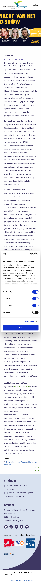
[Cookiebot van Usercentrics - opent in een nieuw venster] (29, 253)
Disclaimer (28, 580)
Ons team (10, 489)
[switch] (35, 298)
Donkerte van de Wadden (16, 462)
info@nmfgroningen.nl (13, 520)
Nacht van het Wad (21, 386)
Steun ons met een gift (15, 496)
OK (20, 328)
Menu (35, 6)
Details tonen (29, 321)
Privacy (19, 580)
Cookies (11, 580)
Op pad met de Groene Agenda (19, 493)
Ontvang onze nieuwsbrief (17, 486)
